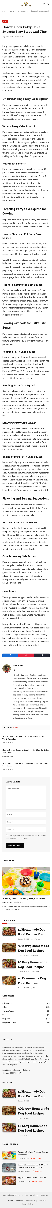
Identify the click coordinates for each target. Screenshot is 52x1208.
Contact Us (30, 1201)
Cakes (5, 21)
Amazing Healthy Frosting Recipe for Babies (23, 898)
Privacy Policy (27, 1204)
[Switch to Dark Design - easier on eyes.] (44, 4)
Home (10, 1201)
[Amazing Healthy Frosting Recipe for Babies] (26, 881)
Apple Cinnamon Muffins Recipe (32, 1177)
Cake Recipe (6, 1003)
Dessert (5, 1015)
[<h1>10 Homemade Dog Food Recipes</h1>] (9, 980)
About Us (19, 1201)
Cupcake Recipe (8, 1011)
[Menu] (4, 4)
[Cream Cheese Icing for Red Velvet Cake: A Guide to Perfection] (9, 1167)
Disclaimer (42, 1201)
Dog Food (6, 1019)
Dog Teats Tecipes (9, 1022)
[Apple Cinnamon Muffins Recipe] (9, 1180)
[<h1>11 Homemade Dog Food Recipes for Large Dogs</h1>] (9, 931)
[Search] (48, 4)
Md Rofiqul (18, 665)
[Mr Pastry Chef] (26, 4)
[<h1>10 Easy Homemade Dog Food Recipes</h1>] (9, 963)
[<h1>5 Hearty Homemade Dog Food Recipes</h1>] (9, 947)
